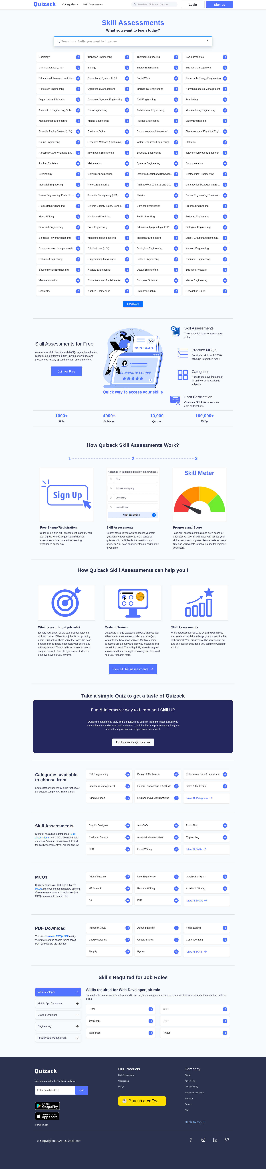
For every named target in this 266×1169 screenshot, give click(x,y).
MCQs (38, 888)
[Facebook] (191, 1139)
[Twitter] (227, 1139)
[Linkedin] (215, 1139)
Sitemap (189, 1098)
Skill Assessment (126, 1075)
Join (81, 1090)
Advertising (190, 1081)
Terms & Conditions (194, 1092)
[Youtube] (203, 1139)
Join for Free (66, 371)
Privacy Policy (191, 1086)
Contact (188, 1104)
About (187, 1075)
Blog (187, 1110)
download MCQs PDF (57, 936)
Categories (123, 1081)
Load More (133, 304)
